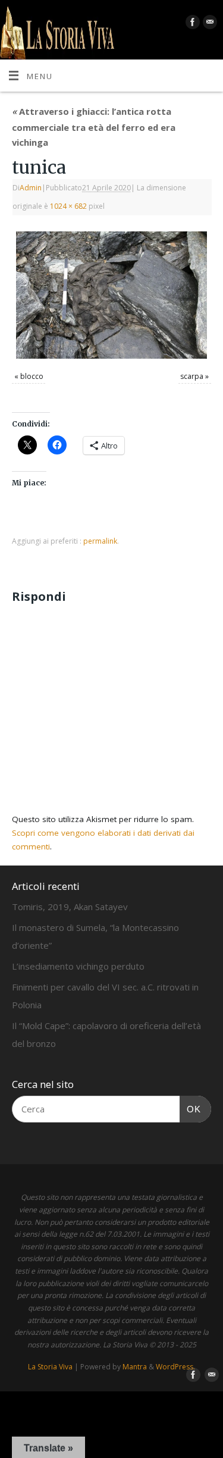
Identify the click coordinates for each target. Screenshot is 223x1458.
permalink (100, 541)
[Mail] (208, 24)
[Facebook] (191, 24)
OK (190, 1108)
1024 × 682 (68, 206)
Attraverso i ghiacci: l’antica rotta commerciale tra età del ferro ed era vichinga (93, 126)
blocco (31, 376)
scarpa (191, 376)
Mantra (135, 1367)
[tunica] (111, 295)
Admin (31, 188)
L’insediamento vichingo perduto (78, 966)
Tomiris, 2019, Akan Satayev (70, 907)
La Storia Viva (50, 1367)
